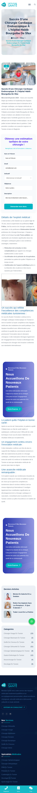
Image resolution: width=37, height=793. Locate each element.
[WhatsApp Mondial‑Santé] (32, 621)
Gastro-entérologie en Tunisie (18, 655)
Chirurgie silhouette (8, 726)
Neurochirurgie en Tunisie (18, 659)
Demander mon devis (18, 206)
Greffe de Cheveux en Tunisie (18, 642)
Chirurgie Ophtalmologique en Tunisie (18, 651)
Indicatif (7, 174)
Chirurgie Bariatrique (8, 740)
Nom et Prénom (9, 154)
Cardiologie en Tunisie (9, 774)
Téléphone (7, 184)
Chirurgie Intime (6, 748)
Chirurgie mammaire (8, 733)
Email (6, 164)
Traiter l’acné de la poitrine (23, 612)
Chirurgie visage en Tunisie (18, 633)
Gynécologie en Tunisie (9, 782)
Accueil (15, 38)
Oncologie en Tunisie (18, 664)
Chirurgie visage (7, 730)
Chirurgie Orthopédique (9, 764)
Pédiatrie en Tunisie (8, 771)
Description (8, 193)
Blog (22, 38)
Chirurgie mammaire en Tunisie (18, 638)
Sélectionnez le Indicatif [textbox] (14, 178)
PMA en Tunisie (6, 767)
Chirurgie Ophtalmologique (10, 760)
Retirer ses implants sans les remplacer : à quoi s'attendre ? (22, 605)
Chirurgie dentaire (7, 737)
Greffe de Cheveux (7, 744)
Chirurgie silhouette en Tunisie (18, 646)
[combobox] (18, 178)
